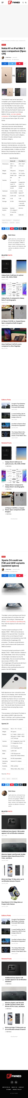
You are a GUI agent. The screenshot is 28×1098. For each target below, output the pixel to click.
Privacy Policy (17, 1089)
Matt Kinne (8, 57)
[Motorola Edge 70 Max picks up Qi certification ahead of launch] (14, 870)
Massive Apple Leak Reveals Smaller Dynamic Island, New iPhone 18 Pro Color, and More (14, 856)
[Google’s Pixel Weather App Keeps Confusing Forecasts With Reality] (6, 405)
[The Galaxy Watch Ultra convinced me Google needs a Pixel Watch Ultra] (6, 434)
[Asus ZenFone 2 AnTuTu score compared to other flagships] (14, 335)
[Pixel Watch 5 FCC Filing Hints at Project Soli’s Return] (14, 893)
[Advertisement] (14, 21)
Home (3, 40)
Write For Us (6, 1087)
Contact (21, 1087)
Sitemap (8, 1089)
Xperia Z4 (14, 778)
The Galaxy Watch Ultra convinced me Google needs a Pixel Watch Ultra (19, 433)
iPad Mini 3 (5, 222)
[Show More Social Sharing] (24, 63)
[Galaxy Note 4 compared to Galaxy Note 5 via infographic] (14, 289)
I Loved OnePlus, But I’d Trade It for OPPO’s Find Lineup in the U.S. (18, 415)
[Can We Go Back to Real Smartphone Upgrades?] (6, 426)
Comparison (16, 220)
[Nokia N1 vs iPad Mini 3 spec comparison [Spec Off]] (14, 75)
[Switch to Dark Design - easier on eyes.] (23, 2)
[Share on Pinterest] (19, 63)
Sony (3, 778)
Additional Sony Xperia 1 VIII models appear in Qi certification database (15, 979)
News (3, 556)
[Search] (25, 2)
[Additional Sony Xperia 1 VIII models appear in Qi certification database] (14, 822)
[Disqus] (14, 373)
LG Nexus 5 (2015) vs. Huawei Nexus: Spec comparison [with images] (15, 509)
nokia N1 (12, 222)
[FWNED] (14, 2)
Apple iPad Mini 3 (6, 220)
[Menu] (3, 2)
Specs (3, 44)
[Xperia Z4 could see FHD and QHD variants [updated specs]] (14, 587)
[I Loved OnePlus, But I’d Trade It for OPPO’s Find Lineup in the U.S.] (6, 416)
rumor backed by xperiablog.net (15, 621)
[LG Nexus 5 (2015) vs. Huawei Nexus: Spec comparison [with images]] (14, 312)
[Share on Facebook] (5, 63)
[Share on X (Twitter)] (12, 63)
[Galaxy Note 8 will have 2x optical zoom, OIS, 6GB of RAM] (14, 266)
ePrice (8, 774)
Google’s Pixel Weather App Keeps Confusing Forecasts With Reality (18, 405)
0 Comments (8, 59)
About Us (14, 1087)
